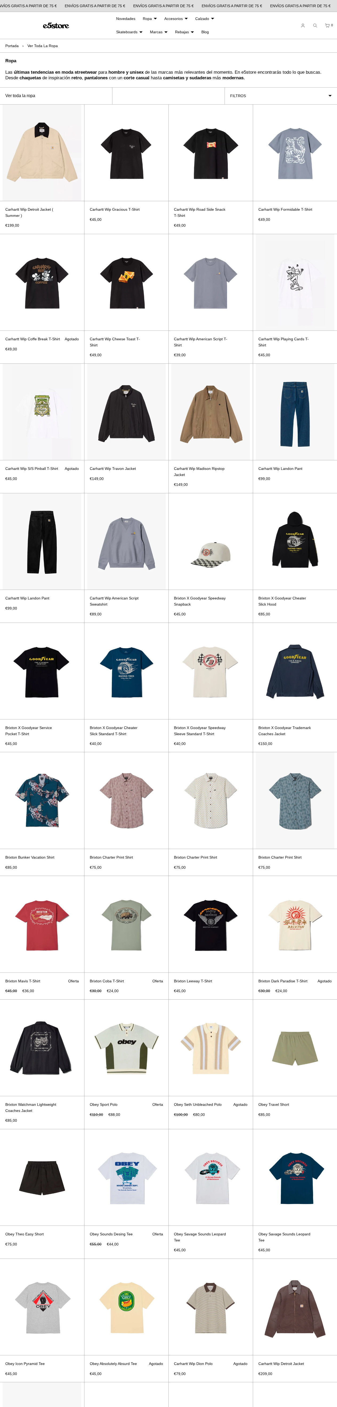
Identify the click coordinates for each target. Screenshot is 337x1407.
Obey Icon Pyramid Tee (25, 1364)
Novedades (125, 18)
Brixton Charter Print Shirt (111, 857)
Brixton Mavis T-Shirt (22, 981)
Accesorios (173, 18)
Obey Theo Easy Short (24, 1234)
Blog (205, 32)
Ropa (147, 18)
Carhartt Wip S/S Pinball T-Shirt (31, 468)
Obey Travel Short (273, 1104)
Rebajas (182, 32)
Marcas (156, 32)
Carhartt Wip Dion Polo (193, 1364)
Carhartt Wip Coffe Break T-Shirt (32, 339)
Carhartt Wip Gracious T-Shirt (115, 209)
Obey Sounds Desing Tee (111, 1234)
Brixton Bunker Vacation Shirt (29, 857)
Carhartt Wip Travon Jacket (113, 468)
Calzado (202, 18)
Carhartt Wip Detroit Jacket (281, 1364)
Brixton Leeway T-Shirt (193, 981)
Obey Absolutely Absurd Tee (113, 1364)
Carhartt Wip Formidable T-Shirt (285, 209)
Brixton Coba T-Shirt (107, 981)
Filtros (238, 96)
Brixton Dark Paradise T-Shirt (282, 981)
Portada (12, 46)
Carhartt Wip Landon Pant (280, 468)
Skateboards (126, 32)
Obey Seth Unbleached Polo (198, 1104)
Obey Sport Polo (103, 1104)
